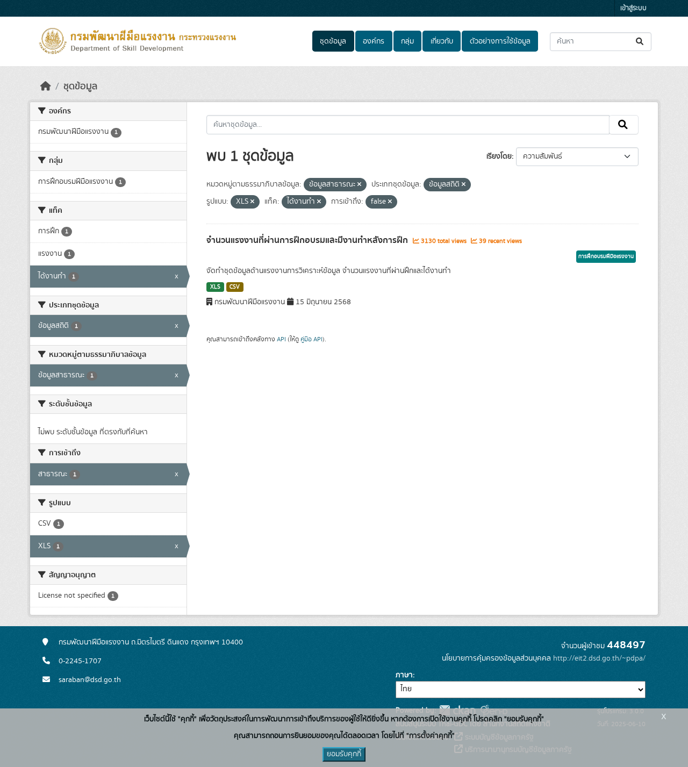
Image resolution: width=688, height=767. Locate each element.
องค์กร (373, 41)
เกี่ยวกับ (442, 41)
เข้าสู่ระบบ (633, 8)
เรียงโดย (499, 156)
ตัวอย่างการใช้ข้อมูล (500, 41)
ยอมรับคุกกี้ (344, 754)
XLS (215, 287)
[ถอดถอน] (359, 185)
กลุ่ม (407, 41)
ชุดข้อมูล (333, 41)
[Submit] (640, 41)
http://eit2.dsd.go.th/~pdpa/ (599, 658)
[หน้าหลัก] (45, 87)
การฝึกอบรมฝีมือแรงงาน (606, 256)
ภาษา (404, 675)
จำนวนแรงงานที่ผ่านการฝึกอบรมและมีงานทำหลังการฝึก (308, 240)
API (281, 339)
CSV (235, 287)
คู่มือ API (311, 339)
